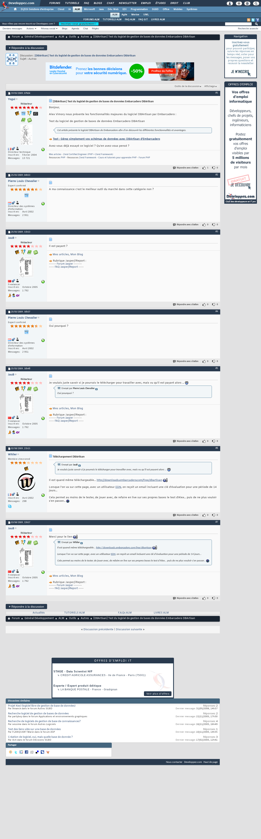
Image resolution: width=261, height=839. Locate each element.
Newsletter (127, 3)
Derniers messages (12, 28)
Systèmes (192, 9)
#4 (217, 311)
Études (160, 3)
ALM (77, 9)
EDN (118, 487)
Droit (174, 3)
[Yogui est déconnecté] (26, 135)
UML (146, 14)
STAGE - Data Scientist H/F (73, 671)
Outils (72, 36)
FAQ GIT (143, 19)
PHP (63, 157)
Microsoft (89, 9)
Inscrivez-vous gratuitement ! (78, 24)
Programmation (139, 9)
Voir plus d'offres (157, 693)
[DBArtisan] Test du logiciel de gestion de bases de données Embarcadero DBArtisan (85, 55)
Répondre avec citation (187, 168)
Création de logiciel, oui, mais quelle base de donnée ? (40, 737)
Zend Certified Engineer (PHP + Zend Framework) (88, 154)
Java (101, 9)
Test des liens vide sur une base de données (34, 729)
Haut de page (210, 762)
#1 (217, 93)
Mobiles (178, 9)
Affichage (209, 86)
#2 (217, 175)
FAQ (86, 3)
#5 (217, 368)
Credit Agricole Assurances (83, 675)
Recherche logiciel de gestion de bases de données (38, 713)
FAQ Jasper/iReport (67, 267)
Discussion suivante (129, 629)
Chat (110, 3)
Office (166, 9)
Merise (135, 14)
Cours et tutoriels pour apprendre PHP (117, 157)
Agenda (75, 28)
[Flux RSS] (248, 20)
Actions (30, 28)
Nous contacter (174, 762)
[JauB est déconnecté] (26, 267)
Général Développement (39, 36)
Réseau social (48, 28)
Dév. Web (113, 9)
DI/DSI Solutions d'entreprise (37, 9)
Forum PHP (144, 157)
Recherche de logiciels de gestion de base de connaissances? (44, 721)
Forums (54, 3)
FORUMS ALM (91, 19)
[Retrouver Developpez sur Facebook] (257, 20)
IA (69, 9)
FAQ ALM (130, 19)
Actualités (39, 613)
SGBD (155, 9)
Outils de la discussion (187, 86)
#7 (217, 522)
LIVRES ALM (158, 19)
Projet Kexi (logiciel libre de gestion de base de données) (41, 706)
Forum (16, 36)
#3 (217, 231)
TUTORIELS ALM (112, 19)
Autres (85, 36)
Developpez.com (193, 762)
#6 (217, 448)
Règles (95, 28)
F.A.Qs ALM (125, 613)
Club (186, 3)
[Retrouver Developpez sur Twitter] (253, 20)
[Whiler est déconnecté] (26, 482)
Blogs (97, 3)
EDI (125, 9)
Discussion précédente (98, 629)
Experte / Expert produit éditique (77, 685)
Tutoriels (71, 3)
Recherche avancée (248, 28)
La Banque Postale (75, 689)
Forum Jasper (65, 264)
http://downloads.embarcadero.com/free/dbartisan (129, 480)
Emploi (145, 3)
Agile (124, 14)
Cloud (61, 9)
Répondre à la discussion (26, 47)
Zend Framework (87, 157)
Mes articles (55, 154)
